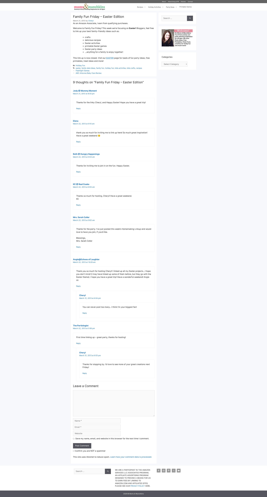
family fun (100, 68)
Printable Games (185, 6)
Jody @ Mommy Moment (85, 91)
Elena (75, 121)
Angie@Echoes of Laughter (86, 259)
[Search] (190, 18)
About (164, 1)
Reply (78, 108)
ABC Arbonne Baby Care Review (88, 73)
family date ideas (88, 68)
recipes (139, 68)
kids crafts (131, 68)
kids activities (120, 68)
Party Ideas (170, 7)
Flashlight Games (82, 71)
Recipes (140, 7)
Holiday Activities (154, 7)
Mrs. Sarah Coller (81, 217)
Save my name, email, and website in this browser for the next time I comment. (112, 438)
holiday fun (109, 68)
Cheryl (82, 295)
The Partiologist (80, 325)
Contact (190, 1)
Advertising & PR (173, 1)
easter (78, 68)
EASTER (110, 58)
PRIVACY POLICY (137, 486)
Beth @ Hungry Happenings (86, 154)
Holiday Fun (80, 65)
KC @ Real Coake (81, 184)
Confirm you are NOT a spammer (90, 451)
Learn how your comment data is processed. (131, 457)
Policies (183, 1)
